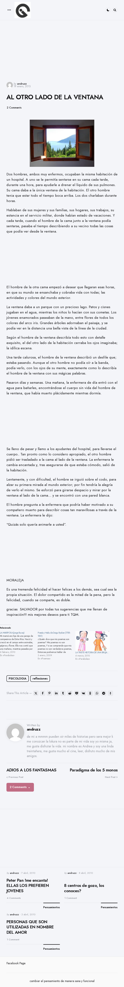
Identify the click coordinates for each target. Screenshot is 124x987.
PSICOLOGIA (17, 678)
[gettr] (110, 693)
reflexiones (40, 678)
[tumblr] (63, 693)
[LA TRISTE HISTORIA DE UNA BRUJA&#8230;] (92, 641)
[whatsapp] (97, 693)
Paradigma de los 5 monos (94, 770)
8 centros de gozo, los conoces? (84, 888)
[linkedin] (56, 693)
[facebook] (42, 693)
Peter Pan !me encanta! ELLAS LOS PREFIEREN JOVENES (27, 885)
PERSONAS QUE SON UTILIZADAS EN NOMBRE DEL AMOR (30, 927)
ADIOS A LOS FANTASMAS (31, 770)
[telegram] (103, 693)
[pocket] (76, 693)
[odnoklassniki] (90, 693)
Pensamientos (51, 907)
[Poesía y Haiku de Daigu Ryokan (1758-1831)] (57, 645)
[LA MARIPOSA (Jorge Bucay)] (19, 644)
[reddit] (69, 693)
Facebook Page (16, 963)
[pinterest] (49, 693)
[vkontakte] (83, 693)
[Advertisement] (62, 49)
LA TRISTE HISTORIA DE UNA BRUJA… (92, 652)
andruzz (22, 84)
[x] (36, 693)
